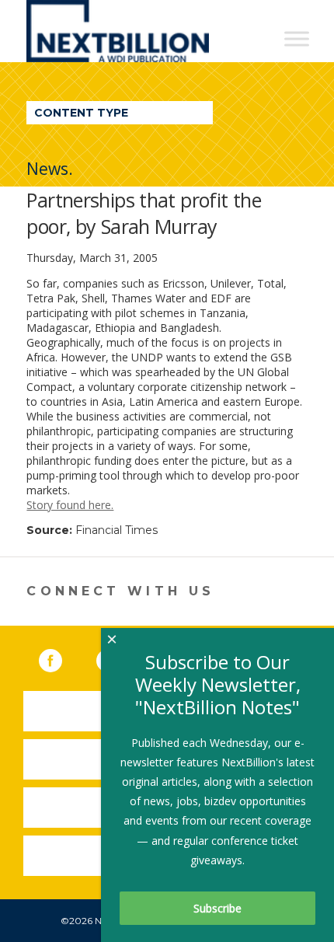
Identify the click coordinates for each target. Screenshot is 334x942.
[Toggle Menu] (296, 38)
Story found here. (69, 504)
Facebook (61, 658)
